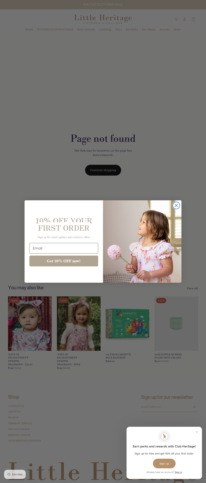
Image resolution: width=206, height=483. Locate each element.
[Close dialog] (176, 205)
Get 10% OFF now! (64, 261)
